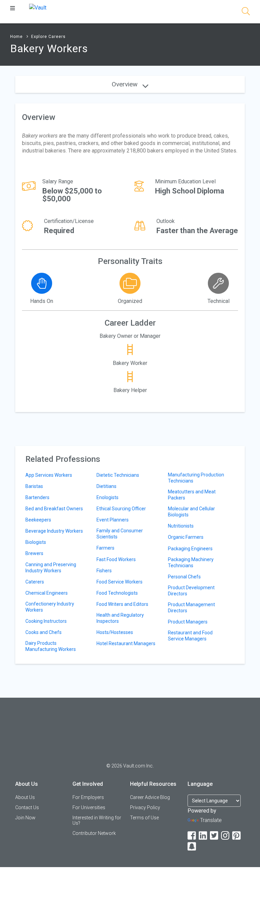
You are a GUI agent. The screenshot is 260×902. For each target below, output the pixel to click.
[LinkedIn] (203, 836)
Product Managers (188, 621)
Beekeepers (38, 519)
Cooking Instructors (46, 621)
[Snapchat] (192, 846)
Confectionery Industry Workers (49, 607)
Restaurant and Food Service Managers (190, 635)
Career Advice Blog (150, 797)
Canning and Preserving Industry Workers (50, 567)
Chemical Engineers (46, 593)
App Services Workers (48, 475)
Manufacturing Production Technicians (196, 478)
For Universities (88, 807)
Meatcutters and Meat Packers (192, 494)
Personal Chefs (184, 576)
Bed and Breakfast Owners (54, 508)
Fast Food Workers (116, 559)
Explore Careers (48, 36)
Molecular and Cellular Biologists (191, 511)
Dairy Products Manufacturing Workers (50, 646)
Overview (125, 84)
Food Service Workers (119, 582)
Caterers (34, 582)
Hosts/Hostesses (114, 632)
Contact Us (27, 807)
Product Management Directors (191, 607)
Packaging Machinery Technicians (191, 562)
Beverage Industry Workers (54, 531)
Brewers (34, 553)
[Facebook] (192, 836)
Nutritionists (181, 526)
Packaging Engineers (190, 548)
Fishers (104, 570)
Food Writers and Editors (122, 604)
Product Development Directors (191, 590)
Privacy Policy (145, 807)
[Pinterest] (237, 836)
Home (16, 36)
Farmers (105, 548)
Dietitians (106, 486)
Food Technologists (117, 593)
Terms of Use (144, 817)
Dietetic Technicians (117, 475)
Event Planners (112, 519)
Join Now (25, 817)
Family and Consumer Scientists (119, 533)
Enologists (107, 497)
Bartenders (37, 497)
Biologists (35, 542)
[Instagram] (226, 836)
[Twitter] (214, 836)
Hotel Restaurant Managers (125, 643)
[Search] (246, 12)
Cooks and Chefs (43, 632)
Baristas (34, 486)
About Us (25, 797)
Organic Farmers (185, 537)
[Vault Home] (37, 7)
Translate (211, 820)
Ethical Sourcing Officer (121, 508)
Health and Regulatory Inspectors (120, 618)
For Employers (88, 797)
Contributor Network (94, 833)
